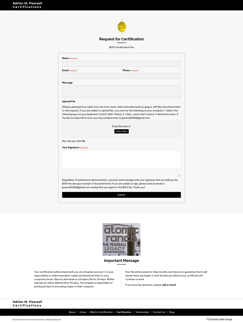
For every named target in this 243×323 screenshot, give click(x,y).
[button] (179, 175)
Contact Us (159, 312)
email (172, 284)
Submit (121, 194)
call (164, 284)
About (72, 312)
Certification (124, 312)
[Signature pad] (121, 159)
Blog (171, 312)
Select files (121, 131)
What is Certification (101, 312)
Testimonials (142, 312)
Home (83, 312)
